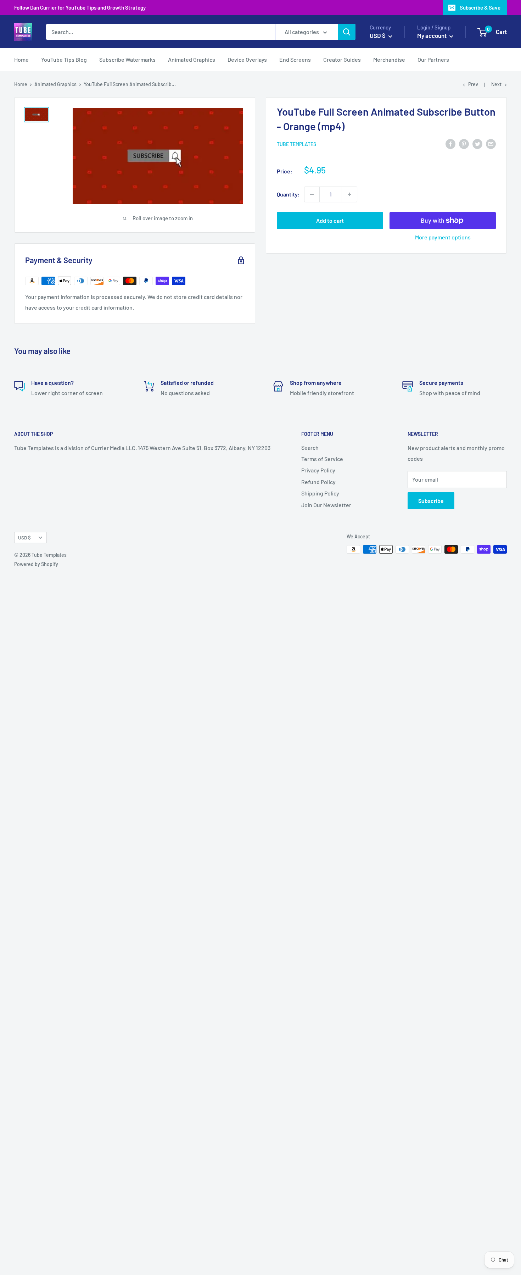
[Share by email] (491, 143)
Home (21, 59)
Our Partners (433, 59)
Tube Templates (296, 144)
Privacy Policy (318, 470)
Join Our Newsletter (326, 504)
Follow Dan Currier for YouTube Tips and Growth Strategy (80, 7)
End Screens (295, 59)
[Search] (346, 32)
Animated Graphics (191, 59)
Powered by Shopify (36, 564)
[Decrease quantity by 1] (311, 194)
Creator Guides (342, 59)
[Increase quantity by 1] (349, 194)
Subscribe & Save (480, 7)
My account (432, 35)
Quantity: (288, 194)
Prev (473, 84)
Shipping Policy (320, 493)
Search (310, 447)
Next (496, 84)
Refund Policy (318, 481)
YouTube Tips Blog (64, 59)
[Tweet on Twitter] (477, 143)
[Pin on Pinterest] (464, 143)
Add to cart (330, 220)
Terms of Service (322, 458)
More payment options (443, 237)
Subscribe (431, 500)
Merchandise (389, 59)
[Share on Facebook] (450, 143)
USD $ (24, 537)
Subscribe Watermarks (127, 59)
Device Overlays (247, 59)
